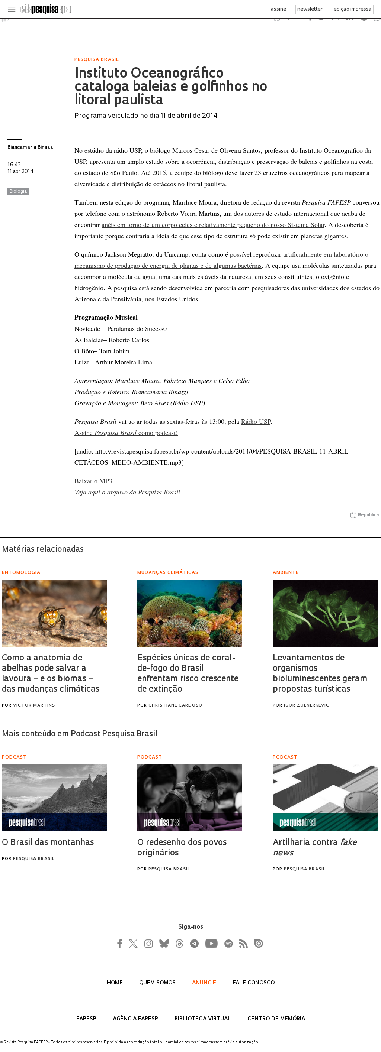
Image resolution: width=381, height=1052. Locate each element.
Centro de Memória (276, 1019)
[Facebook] (121, 943)
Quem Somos (158, 983)
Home (115, 983)
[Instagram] (147, 943)
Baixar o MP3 (93, 480)
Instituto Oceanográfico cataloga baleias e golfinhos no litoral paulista (170, 88)
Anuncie (205, 983)
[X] (133, 943)
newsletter (310, 9)
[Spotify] (228, 943)
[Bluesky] (163, 943)
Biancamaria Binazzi (30, 147)
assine (278, 9)
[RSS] (241, 943)
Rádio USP (255, 421)
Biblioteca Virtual (204, 1019)
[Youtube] (211, 943)
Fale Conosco (254, 983)
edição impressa (353, 9)
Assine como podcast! (126, 432)
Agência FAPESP (136, 1019)
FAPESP (87, 1019)
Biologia (18, 191)
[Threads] (179, 943)
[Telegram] (193, 943)
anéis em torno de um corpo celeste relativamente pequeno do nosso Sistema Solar (213, 224)
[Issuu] (256, 943)
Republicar (369, 515)
